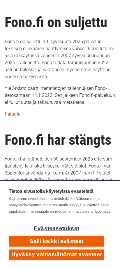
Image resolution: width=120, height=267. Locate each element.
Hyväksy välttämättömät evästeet (56, 254)
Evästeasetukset (56, 228)
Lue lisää (102, 211)
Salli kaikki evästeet (56, 241)
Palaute (12, 114)
